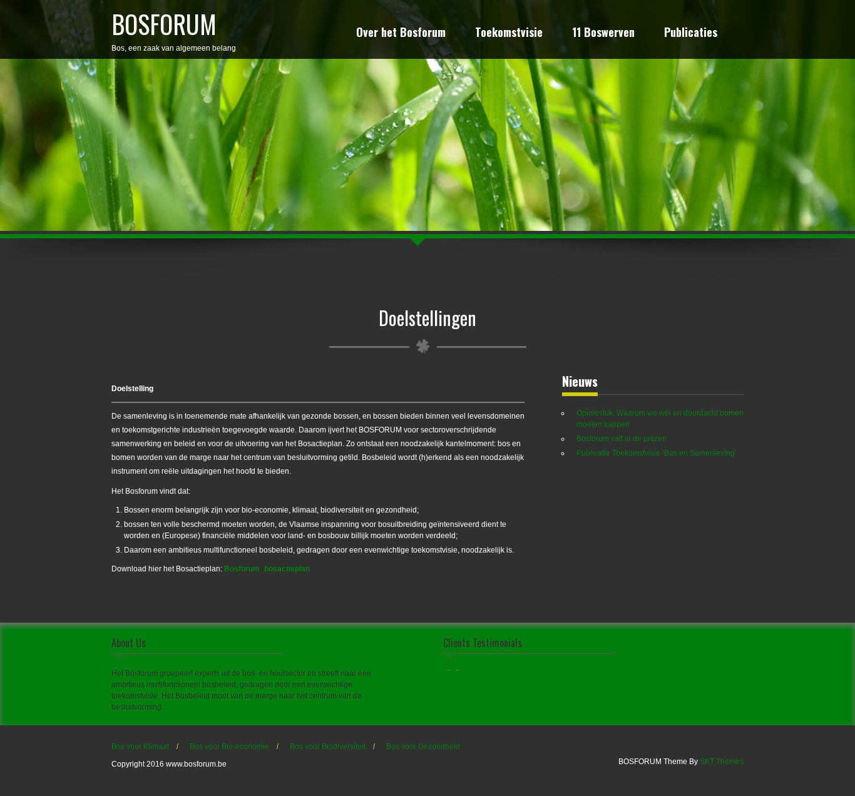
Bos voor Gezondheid (423, 746)
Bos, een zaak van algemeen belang (173, 29)
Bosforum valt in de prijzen (621, 438)
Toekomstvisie (509, 33)
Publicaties (690, 33)
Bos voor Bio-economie (229, 746)
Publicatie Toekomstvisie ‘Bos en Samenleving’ (656, 453)
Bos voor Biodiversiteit (328, 746)
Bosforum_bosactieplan (267, 568)
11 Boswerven (603, 33)
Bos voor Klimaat (140, 746)
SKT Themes (722, 761)
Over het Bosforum (401, 33)
